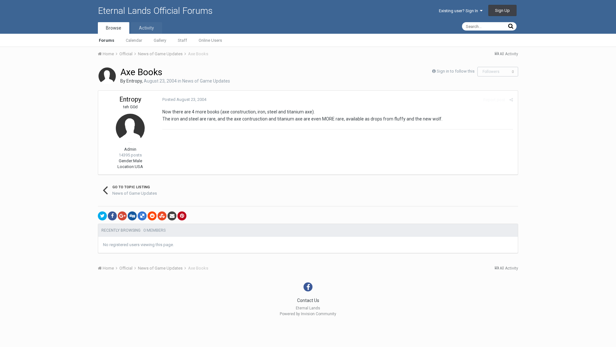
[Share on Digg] (132, 215)
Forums (106, 40)
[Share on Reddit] (152, 215)
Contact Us (308, 300)
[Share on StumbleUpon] (162, 215)
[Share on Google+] (122, 215)
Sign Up (502, 10)
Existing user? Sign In (459, 10)
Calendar (134, 40)
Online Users (210, 40)
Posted (184, 99)
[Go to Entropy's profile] (107, 76)
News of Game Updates (206, 81)
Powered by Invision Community (308, 314)
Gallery (160, 40)
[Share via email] (171, 215)
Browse (113, 28)
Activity (146, 28)
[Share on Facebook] (112, 215)
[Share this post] (511, 99)
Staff (182, 40)
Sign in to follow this (456, 71)
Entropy (134, 81)
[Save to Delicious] (142, 215)
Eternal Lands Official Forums (155, 10)
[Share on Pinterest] (181, 215)
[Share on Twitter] (102, 215)
